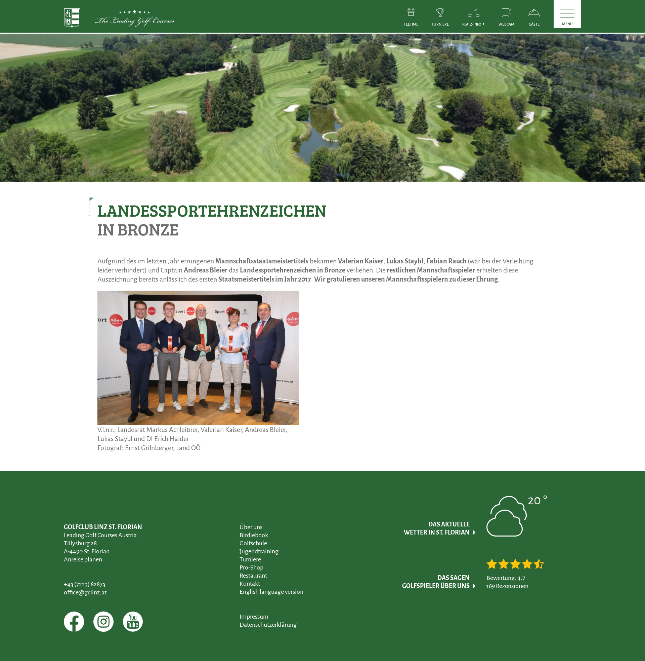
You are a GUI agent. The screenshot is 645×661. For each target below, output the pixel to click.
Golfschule (253, 543)
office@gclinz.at (85, 592)
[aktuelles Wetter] (516, 531)
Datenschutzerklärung (268, 624)
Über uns (251, 527)
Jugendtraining (259, 551)
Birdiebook (254, 535)
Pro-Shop (251, 567)
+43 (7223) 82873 (84, 584)
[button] (473, 16)
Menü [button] (567, 24)
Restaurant (253, 575)
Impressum (254, 616)
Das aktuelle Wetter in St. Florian (437, 528)
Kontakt (250, 583)
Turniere (250, 559)
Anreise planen (83, 559)
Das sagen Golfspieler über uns (436, 582)
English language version (271, 591)
